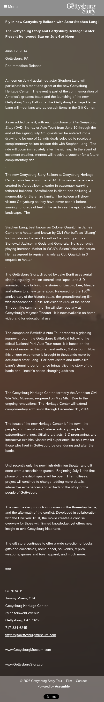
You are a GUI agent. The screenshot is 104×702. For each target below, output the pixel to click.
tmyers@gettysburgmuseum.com (30, 635)
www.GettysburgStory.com (25, 664)
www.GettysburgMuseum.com (28, 650)
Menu (12, 7)
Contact (81, 681)
